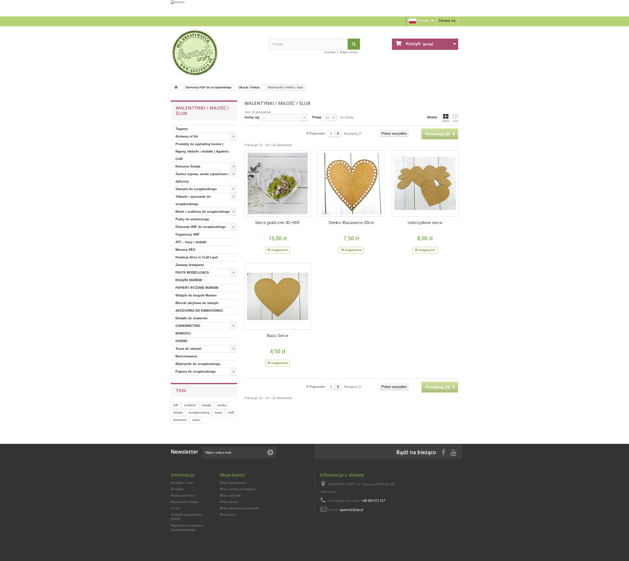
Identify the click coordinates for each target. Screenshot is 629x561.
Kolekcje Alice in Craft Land (196, 257)
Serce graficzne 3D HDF (277, 222)
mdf (231, 412)
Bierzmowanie (186, 356)
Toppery (181, 129)
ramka (221, 405)
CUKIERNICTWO (187, 326)
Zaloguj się (447, 20)
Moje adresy (229, 502)
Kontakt (330, 52)
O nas (175, 508)
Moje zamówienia (233, 483)
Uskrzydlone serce (425, 222)
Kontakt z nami (182, 483)
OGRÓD (181, 341)
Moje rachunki (231, 495)
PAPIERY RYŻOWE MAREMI (196, 288)
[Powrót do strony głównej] (176, 87)
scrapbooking (198, 412)
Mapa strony (348, 52)
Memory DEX (185, 250)
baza (218, 412)
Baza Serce (277, 335)
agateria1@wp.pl (351, 510)
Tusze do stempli (188, 349)
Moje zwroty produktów (238, 489)
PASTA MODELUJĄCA (192, 272)
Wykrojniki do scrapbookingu (197, 364)
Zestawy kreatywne (189, 265)
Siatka (445, 120)
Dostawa (177, 489)
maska (206, 405)
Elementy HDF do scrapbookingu (208, 87)
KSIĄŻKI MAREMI (188, 280)
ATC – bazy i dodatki (191, 242)
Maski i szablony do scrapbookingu (202, 211)
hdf (175, 405)
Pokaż (317, 117)
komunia (179, 420)
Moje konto (232, 475)
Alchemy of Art (186, 136)
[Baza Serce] (277, 296)
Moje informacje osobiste (239, 508)
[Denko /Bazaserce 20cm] (351, 183)
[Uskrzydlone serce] (425, 183)
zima (196, 420)
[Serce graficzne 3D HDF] (277, 183)
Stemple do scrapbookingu (196, 189)
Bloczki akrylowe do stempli (196, 303)
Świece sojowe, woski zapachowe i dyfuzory (202, 177)
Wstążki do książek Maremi (196, 295)
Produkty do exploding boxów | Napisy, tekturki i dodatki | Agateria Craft (202, 151)
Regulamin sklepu (184, 502)
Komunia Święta (187, 166)
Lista (455, 120)
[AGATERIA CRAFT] (216, 53)
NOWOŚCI (183, 333)
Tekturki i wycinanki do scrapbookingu (193, 200)
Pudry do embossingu (192, 219)
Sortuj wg (251, 117)
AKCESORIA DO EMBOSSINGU (199, 310)
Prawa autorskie (183, 495)
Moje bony (228, 515)
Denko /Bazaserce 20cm (351, 222)
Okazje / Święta (249, 87)
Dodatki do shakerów (191, 318)
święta (178, 412)
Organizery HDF (187, 234)
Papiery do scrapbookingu (195, 371)
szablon (190, 405)
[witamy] (314, 8)
